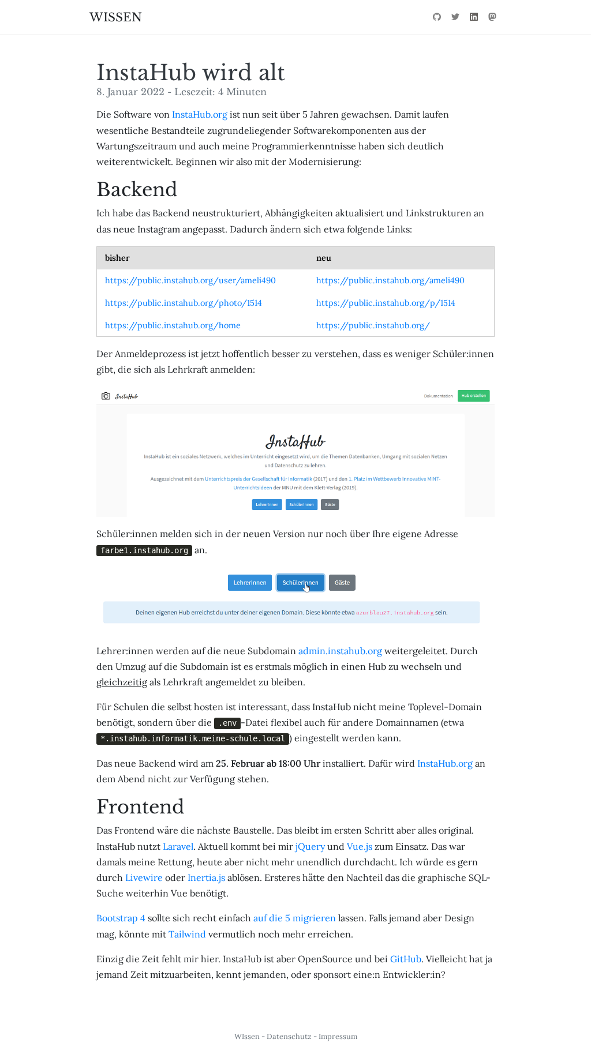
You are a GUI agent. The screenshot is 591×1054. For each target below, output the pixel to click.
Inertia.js (206, 877)
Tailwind (187, 934)
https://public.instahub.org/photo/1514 (183, 303)
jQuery (310, 846)
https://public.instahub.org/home (173, 325)
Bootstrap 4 (120, 918)
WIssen (247, 1036)
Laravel (178, 846)
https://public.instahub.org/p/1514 (385, 303)
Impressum (338, 1036)
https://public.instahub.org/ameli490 (390, 280)
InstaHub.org (199, 114)
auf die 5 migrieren (294, 918)
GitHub (405, 959)
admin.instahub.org (340, 651)
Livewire (144, 877)
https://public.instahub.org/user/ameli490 (190, 280)
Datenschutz (289, 1036)
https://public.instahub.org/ (373, 325)
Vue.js (359, 846)
